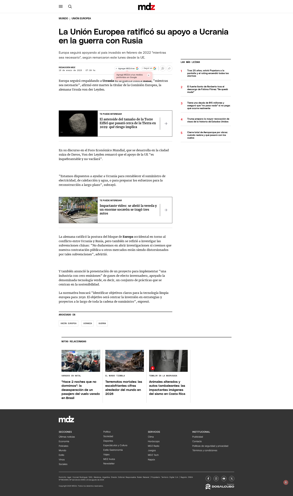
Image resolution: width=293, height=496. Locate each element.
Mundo (63, 18)
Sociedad (108, 436)
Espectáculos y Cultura (115, 445)
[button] (61, 6)
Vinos (62, 459)
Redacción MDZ (67, 68)
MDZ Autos (109, 459)
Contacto (197, 441)
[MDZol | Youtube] (223, 478)
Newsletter (109, 463)
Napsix (151, 459)
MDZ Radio (153, 446)
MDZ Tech (153, 455)
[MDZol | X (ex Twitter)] (231, 478)
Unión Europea (68, 323)
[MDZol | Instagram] (216, 478)
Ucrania (87, 323)
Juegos (152, 450)
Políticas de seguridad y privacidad (210, 446)
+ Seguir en (147, 68)
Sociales (63, 464)
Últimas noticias (67, 436)
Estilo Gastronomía (113, 450)
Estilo (61, 455)
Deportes (108, 441)
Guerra (102, 323)
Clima (151, 436)
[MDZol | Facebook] (208, 478)
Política (106, 431)
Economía (64, 441)
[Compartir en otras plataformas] (169, 68)
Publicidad (197, 436)
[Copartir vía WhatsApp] (163, 68)
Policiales (63, 446)
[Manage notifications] (285, 482)
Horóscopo (154, 441)
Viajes (106, 454)
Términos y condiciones (204, 450)
